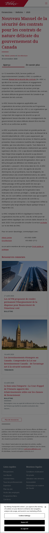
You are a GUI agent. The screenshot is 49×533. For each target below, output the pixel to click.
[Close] (45, 506)
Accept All (24, 529)
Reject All (24, 522)
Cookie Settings (24, 516)
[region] (24, 518)
